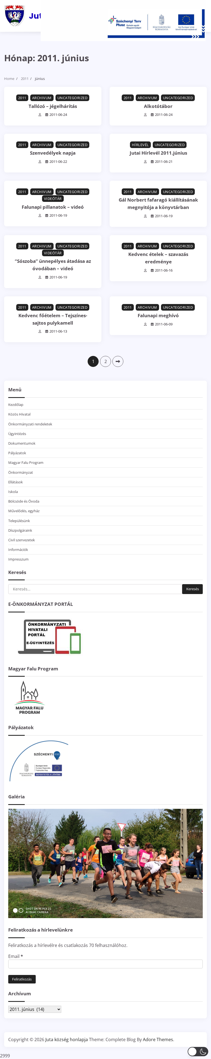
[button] (198, 1051)
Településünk (19, 520)
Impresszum (18, 559)
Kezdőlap (15, 404)
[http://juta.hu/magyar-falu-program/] (28, 714)
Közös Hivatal (19, 414)
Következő (117, 361)
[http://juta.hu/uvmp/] (38, 783)
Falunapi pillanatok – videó (53, 207)
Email (15, 956)
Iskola (13, 491)
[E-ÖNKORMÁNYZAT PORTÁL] (49, 655)
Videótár (53, 198)
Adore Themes (158, 1039)
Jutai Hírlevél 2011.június (158, 153)
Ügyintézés (17, 433)
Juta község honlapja (66, 1039)
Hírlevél (140, 144)
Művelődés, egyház (24, 510)
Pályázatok (17, 452)
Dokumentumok (21, 443)
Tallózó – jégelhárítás (53, 106)
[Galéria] (105, 916)
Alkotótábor (158, 106)
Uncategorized (72, 97)
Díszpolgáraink (20, 530)
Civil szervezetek (21, 539)
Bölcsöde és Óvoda (23, 501)
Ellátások (15, 482)
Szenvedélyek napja (53, 153)
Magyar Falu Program (25, 462)
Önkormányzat (20, 472)
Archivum (42, 97)
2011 (22, 97)
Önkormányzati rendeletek (30, 424)
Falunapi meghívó (158, 315)
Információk (18, 549)
